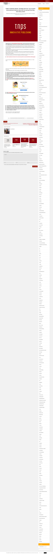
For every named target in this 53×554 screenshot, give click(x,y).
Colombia (40, 128)
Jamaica (40, 260)
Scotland (40, 430)
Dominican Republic (41, 171)
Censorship (40, 117)
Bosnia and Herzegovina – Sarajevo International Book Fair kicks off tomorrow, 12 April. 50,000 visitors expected (24, 145)
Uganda (40, 509)
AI (39, 21)
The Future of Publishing (42, 486)
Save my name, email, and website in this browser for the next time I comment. (15, 164)
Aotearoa (40, 37)
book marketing (41, 85)
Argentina (40, 44)
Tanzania (40, 480)
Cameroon (40, 110)
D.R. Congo (40, 155)
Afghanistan (41, 15)
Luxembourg (41, 296)
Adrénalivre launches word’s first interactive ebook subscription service (7, 145)
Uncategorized (41, 514)
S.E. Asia (40, 425)
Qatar (40, 409)
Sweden (40, 473)
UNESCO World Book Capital (43, 516)
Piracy (40, 384)
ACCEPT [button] (45, 552)
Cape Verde (40, 114)
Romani (40, 418)
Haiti (39, 219)
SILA (39, 441)
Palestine (40, 373)
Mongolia (40, 332)
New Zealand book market (42, 350)
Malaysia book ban (41, 305)
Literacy (40, 289)
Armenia (40, 46)
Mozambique (41, 339)
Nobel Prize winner (41, 355)
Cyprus (40, 151)
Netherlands (40, 346)
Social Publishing (41, 452)
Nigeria (40, 353)
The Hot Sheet (41, 489)
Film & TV (40, 194)
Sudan (40, 471)
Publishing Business (41, 398)
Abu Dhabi (40, 10)
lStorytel (40, 294)
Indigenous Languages (32, 13)
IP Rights (40, 246)
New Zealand (41, 348)
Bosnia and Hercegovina (42, 92)
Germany (40, 207)
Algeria (40, 24)
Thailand (40, 484)
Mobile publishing (41, 328)
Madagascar (41, 300)
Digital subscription (41, 164)
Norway (40, 364)
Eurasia (40, 189)
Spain (40, 464)
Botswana (40, 94)
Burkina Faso (41, 103)
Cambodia (40, 108)
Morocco (40, 337)
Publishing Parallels (41, 407)
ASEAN (40, 49)
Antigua (40, 35)
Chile (40, 121)
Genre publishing (41, 203)
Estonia (40, 185)
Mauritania (40, 314)
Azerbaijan (40, 62)
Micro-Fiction (41, 325)
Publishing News (41, 405)
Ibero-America (41, 230)
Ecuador (40, 178)
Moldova (40, 330)
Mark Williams (11, 13)
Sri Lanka (40, 468)
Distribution (40, 167)
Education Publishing (42, 180)
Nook (40, 357)
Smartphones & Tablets (42, 448)
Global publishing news (42, 212)
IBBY (39, 228)
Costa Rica (40, 135)
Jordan (40, 264)
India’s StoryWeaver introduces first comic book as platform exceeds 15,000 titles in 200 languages (20, 56)
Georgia (40, 205)
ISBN (39, 255)
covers (40, 139)
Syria (40, 477)
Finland (40, 196)
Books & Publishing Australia (43, 87)
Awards (40, 60)
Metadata (40, 319)
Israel (40, 257)
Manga (40, 312)
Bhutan (40, 78)
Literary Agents (41, 291)
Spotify (40, 466)
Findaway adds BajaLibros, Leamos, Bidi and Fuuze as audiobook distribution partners (33, 145)
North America (41, 359)
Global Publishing (24, 13)
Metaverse (40, 321)
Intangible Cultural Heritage (43, 244)
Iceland (40, 232)
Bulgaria (40, 101)
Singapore (40, 443)
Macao (40, 298)
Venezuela (40, 525)
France (40, 198)
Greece (40, 214)
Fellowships (40, 192)
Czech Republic (41, 153)
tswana (40, 502)
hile (39, 221)
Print (39, 393)
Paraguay (40, 378)
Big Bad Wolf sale (41, 80)
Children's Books (19, 13)
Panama (40, 375)
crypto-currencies (41, 146)
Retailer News (41, 414)
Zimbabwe (40, 541)
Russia (40, 421)
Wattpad (40, 532)
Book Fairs (40, 83)
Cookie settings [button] (41, 552)
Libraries (40, 285)
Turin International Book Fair (43, 505)
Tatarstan (40, 482)
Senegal (40, 434)
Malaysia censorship (42, 307)
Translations (41, 498)
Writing (40, 536)
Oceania (40, 366)
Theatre (40, 493)
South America (41, 459)
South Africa (41, 457)
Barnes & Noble (41, 69)
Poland (40, 389)
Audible (40, 51)
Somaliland (40, 455)
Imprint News (41, 235)
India (27, 13)
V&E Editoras (41, 523)
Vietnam (40, 527)
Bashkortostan (41, 71)
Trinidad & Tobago (41, 500)
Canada (40, 112)
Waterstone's (41, 530)
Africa (40, 17)
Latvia (40, 282)
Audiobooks (40, 53)
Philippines (40, 382)
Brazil (40, 96)
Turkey (40, 507)
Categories (39, 3)
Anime (40, 33)
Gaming (40, 201)
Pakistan (40, 371)
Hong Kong (40, 223)
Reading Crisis (41, 412)
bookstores (40, 89)
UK (39, 511)
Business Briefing (41, 105)
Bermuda (40, 76)
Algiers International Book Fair (43, 26)
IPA (39, 248)
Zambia (40, 539)
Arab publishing (41, 42)
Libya (40, 287)
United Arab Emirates (42, 518)
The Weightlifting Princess (12, 92)
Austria (40, 58)
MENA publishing (41, 316)
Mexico (40, 323)
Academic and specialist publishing (44, 12)
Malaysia (40, 303)
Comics (40, 130)
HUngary (40, 226)
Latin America (41, 280)
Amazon (40, 28)
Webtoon (40, 534)
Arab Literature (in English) (42, 40)
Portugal (40, 391)
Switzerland (40, 475)
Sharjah (40, 439)
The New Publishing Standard (43, 491)
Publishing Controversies (42, 400)
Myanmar (40, 341)
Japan (40, 262)
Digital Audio (41, 160)
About (44, 3)
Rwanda (40, 423)
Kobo (40, 273)
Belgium (40, 74)
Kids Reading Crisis (41, 271)
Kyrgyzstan (40, 278)
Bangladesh (40, 67)
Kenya (40, 269)
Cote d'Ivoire (41, 137)
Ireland (40, 253)
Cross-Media (41, 144)
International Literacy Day (17, 43)
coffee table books (41, 126)
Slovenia (40, 446)
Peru (39, 380)
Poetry (40, 387)
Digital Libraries (41, 162)
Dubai (40, 173)
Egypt (40, 182)
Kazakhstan (40, 266)
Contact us (47, 3)
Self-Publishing (41, 432)
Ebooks (40, 176)
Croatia (40, 142)
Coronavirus (40, 133)
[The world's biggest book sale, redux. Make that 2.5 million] (16, 140)
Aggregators (41, 19)
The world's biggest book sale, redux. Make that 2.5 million (16, 145)
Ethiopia (40, 187)
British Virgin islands (42, 99)
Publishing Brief (41, 396)
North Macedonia (41, 362)
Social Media (41, 450)
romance (40, 416)
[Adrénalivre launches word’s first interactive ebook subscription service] (8, 140)
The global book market (18, 14)
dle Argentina (41, 169)
